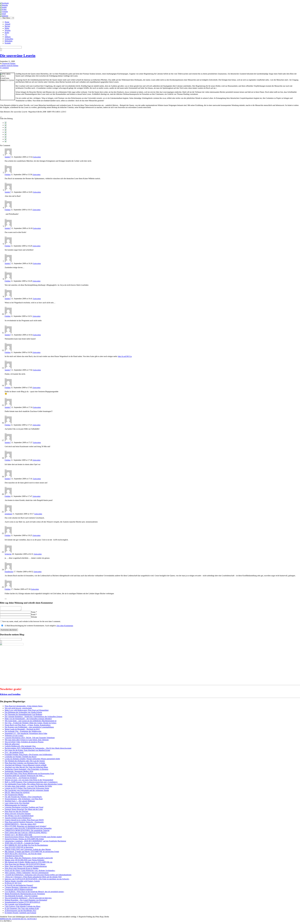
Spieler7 (8, 157)
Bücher (7, 26)
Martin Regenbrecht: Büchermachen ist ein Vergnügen (25, 894)
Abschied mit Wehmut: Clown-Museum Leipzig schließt (25, 765)
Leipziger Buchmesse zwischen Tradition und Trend (24, 807)
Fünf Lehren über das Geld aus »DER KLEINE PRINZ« (26, 833)
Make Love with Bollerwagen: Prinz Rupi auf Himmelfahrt (27, 710)
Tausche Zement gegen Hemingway (18, 818)
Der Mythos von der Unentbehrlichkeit (19, 816)
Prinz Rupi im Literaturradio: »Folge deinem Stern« (24, 706)
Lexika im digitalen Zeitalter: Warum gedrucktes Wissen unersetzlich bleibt (32, 759)
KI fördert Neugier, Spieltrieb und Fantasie (20, 913)
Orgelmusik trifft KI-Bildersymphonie (19, 889)
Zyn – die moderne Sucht (14, 752)
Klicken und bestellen (10, 694)
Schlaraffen (9, 39)
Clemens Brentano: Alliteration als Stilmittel (21, 887)
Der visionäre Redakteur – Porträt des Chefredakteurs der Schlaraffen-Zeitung (33, 717)
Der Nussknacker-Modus (14, 795)
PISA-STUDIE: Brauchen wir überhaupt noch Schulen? (25, 826)
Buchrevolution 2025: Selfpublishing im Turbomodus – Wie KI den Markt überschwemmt (38, 748)
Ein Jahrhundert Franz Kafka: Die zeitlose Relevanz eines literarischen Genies (33, 784)
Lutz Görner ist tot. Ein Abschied (17, 803)
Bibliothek (8, 41)
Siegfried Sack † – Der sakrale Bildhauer (20, 801)
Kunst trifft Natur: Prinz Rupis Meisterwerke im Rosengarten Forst (29, 773)
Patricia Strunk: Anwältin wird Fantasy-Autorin (22, 881)
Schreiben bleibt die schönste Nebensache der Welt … (25, 776)
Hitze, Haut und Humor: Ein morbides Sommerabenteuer (26, 866)
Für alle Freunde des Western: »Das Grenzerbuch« (23, 797)
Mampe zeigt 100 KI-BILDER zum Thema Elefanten (24, 860)
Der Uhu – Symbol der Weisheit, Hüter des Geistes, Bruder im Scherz (30, 723)
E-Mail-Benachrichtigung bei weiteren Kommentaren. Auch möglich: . (38, 626)
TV (6, 35)
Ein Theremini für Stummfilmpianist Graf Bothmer (23, 714)
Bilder (7, 28)
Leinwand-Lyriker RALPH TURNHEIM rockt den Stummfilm (28, 828)
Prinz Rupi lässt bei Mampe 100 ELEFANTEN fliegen (25, 864)
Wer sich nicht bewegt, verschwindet (18, 708)
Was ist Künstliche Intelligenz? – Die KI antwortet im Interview (28, 898)
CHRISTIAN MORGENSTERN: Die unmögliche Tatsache (27, 830)
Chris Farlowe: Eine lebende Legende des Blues (22, 906)
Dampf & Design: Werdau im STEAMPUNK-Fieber (24, 839)
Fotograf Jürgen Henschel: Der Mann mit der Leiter (24, 809)
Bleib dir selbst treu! (12, 744)
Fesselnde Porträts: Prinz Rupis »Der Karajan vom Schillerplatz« (28, 755)
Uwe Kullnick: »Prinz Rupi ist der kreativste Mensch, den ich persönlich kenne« (34, 892)
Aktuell (7, 24)
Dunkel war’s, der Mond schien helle (18, 835)
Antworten (37, 157)
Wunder (8, 30)
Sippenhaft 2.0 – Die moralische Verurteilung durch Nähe (26, 733)
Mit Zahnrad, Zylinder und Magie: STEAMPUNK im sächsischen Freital (32, 852)
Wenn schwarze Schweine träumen (18, 814)
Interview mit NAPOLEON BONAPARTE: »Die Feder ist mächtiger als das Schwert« (37, 879)
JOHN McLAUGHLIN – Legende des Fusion (22, 843)
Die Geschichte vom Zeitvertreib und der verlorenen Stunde (27, 790)
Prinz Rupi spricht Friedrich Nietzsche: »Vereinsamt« (24, 822)
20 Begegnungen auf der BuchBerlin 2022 (20, 911)
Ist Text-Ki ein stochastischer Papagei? (19, 885)
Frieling (7, 175)
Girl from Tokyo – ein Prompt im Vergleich (21, 778)
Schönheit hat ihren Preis (14, 856)
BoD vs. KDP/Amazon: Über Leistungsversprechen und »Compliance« (31, 782)
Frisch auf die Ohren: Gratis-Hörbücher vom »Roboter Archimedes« (30, 871)
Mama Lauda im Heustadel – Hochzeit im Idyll (22, 729)
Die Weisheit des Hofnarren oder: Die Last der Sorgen (25, 761)
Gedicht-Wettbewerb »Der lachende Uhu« (20, 746)
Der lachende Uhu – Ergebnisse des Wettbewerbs (23, 731)
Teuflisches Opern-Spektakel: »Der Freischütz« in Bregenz (26, 769)
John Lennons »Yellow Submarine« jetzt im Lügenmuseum (27, 873)
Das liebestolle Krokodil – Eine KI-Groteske (21, 896)
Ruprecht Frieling (8, 63)
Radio (7, 33)
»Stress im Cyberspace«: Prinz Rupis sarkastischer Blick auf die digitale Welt (33, 877)
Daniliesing (9, 572)
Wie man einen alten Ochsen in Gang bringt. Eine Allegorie (27, 740)
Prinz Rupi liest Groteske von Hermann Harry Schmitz (25, 763)
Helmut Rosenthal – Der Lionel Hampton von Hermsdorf (26, 900)
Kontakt (8, 43)
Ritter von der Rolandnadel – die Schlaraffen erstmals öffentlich (28, 719)
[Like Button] (1, 70)
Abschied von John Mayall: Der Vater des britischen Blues (26, 767)
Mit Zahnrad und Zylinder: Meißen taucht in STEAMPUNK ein (28, 862)
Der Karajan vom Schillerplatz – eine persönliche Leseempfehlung (29, 727)
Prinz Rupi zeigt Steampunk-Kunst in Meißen (21, 868)
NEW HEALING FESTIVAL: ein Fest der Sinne (23, 854)
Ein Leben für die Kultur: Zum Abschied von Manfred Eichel (27, 750)
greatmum (8, 514)
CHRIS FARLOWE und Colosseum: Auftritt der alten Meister (28, 849)
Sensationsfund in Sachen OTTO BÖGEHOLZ (22, 902)
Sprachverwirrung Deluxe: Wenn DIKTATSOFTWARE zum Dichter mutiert (33, 837)
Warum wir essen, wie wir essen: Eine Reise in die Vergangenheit (29, 780)
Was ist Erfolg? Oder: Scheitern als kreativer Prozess (24, 742)
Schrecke (8, 554)
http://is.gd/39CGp (125, 356)
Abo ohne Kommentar (64, 626)
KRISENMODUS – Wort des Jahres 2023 (20, 824)
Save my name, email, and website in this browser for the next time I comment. (31, 621)
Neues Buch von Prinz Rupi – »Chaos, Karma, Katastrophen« (28, 725)
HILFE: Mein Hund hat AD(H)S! (17, 792)
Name (33, 612)
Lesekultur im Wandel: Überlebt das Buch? (21, 757)
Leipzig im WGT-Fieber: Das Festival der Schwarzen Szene (27, 788)
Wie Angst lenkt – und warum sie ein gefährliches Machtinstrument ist (30, 721)
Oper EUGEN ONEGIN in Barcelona (19, 847)
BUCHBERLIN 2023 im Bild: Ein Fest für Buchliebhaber (26, 845)
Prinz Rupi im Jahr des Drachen (16, 811)
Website (34, 617)
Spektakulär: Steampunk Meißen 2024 (19, 771)
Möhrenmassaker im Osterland (16, 805)
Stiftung (8, 37)
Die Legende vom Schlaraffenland (17, 904)
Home (7, 22)
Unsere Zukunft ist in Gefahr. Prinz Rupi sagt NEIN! (24, 820)
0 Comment (4, 68)
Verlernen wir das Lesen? (14, 736)
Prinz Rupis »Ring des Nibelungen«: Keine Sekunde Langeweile (29, 858)
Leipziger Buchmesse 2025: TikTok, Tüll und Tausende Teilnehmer (30, 738)
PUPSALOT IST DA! (13, 883)
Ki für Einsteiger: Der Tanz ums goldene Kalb (22, 908)
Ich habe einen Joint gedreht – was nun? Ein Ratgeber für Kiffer (28, 786)
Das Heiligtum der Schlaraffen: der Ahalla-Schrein (23, 712)
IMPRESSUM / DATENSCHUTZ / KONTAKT (18, 919)
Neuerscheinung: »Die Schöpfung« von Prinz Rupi (24, 799)
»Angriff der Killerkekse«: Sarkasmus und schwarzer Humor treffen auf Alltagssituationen (38, 875)
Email (33, 614)
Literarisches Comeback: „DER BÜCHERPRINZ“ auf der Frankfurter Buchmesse (35, 841)
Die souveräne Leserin (17, 55)
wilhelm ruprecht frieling (9, 66)
